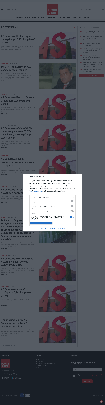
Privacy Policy (61, 228)
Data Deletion (44, 228)
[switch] (72, 201)
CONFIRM (41, 223)
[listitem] (52, 197)
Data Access (52, 228)
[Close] (79, 176)
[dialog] (52, 202)
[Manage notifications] (101, 401)
